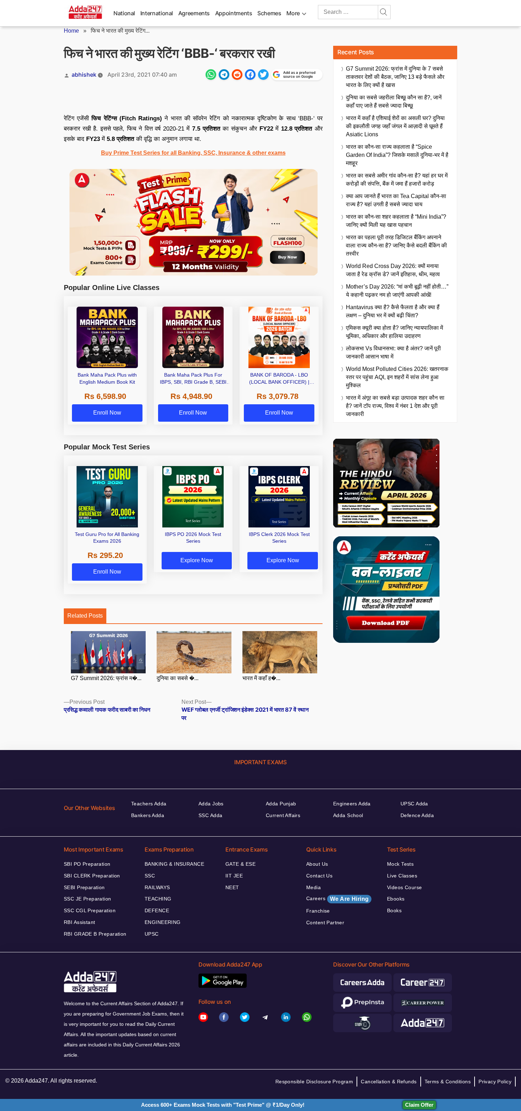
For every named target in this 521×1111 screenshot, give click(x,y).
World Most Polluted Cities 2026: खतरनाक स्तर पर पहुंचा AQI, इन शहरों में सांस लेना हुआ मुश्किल (397, 377)
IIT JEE (234, 876)
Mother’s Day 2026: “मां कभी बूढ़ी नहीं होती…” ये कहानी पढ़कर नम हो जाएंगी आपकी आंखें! (397, 291)
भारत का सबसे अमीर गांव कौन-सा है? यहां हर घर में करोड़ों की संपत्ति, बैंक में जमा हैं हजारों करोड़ (397, 180)
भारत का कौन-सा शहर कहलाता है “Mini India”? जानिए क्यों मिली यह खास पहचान (396, 221)
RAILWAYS (157, 887)
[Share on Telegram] (224, 74)
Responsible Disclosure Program (314, 1081)
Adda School (348, 815)
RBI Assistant (79, 922)
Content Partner (325, 922)
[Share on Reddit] (237, 74)
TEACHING (158, 899)
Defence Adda (417, 815)
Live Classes (402, 876)
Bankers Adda (147, 815)
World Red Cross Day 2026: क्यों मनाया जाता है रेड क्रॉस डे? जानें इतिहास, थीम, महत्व (393, 270)
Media (313, 887)
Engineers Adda (352, 803)
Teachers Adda (148, 803)
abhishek (84, 74)
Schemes (269, 13)
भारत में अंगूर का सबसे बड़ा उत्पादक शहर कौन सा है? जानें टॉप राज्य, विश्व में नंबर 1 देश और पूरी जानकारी (395, 406)
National (124, 13)
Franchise (318, 911)
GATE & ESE (240, 864)
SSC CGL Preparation (90, 910)
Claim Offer (419, 1105)
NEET (232, 887)
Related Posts (85, 616)
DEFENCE (157, 910)
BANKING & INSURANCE (174, 864)
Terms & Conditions (448, 1081)
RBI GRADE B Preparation (95, 934)
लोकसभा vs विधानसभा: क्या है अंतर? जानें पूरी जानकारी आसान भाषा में (393, 352)
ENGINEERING (163, 922)
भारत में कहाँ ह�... (261, 678)
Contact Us (319, 876)
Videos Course (404, 887)
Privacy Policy (494, 1081)
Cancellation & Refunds (388, 1081)
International (156, 13)
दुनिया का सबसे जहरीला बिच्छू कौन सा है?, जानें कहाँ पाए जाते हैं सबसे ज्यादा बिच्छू (394, 101)
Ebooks (396, 899)
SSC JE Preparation (87, 899)
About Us (317, 864)
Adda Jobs (211, 803)
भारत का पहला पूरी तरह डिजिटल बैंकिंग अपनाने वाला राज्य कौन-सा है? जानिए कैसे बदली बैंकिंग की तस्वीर (396, 245)
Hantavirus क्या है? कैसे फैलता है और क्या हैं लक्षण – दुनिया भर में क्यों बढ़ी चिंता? (392, 311)
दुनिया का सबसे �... (177, 678)
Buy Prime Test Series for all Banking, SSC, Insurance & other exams (193, 153)
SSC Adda (210, 815)
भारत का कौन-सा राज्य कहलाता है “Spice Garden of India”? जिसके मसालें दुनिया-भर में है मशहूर (397, 155)
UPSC (152, 934)
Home (71, 31)
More (293, 13)
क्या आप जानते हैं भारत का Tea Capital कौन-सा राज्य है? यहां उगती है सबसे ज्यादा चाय (396, 200)
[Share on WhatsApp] (211, 74)
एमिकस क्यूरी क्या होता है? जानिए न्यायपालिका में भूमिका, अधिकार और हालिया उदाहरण (394, 332)
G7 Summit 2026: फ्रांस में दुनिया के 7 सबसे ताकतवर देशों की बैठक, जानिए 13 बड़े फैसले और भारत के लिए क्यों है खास (395, 77)
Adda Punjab (281, 803)
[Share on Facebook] (250, 74)
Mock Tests (400, 864)
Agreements (194, 13)
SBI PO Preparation (87, 864)
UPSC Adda (414, 803)
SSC (150, 876)
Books (394, 910)
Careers (337, 899)
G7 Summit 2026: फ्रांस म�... (106, 678)
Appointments (233, 13)
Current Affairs (283, 815)
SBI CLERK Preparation (92, 876)
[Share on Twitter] (263, 74)
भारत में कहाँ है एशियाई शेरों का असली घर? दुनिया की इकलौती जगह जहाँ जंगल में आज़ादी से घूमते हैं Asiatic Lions (395, 126)
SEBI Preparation (84, 887)
